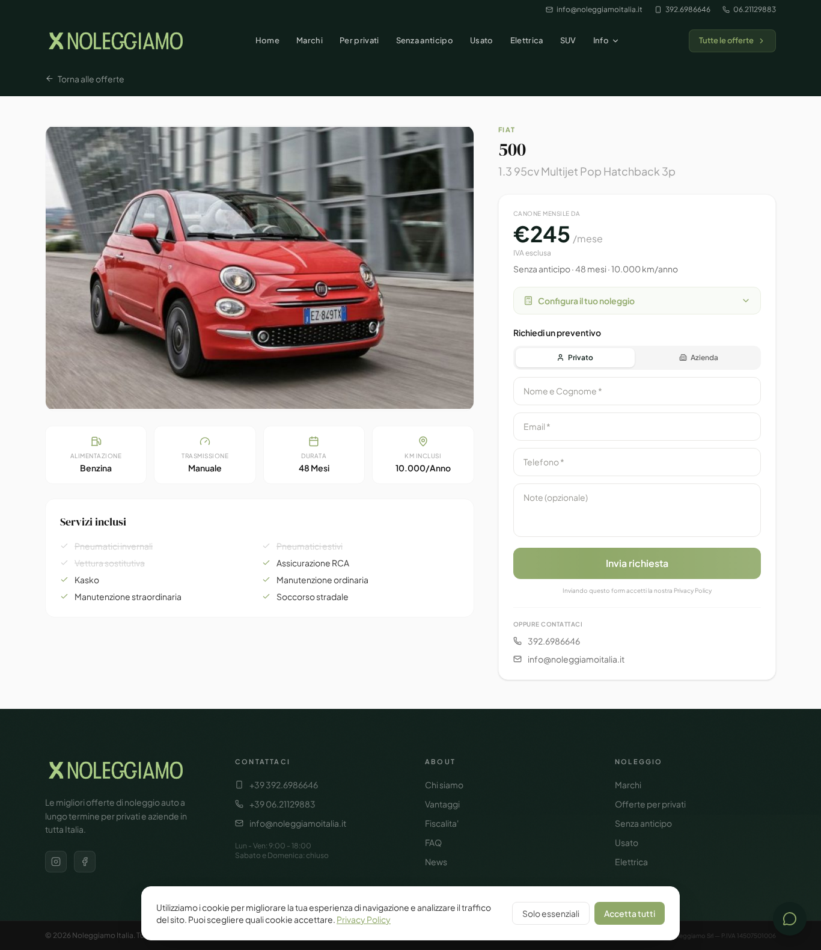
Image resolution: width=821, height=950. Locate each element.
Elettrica (526, 40)
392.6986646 (687, 9)
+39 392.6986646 (283, 784)
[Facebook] (85, 861)
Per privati (359, 40)
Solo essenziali (550, 913)
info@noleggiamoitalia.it (599, 9)
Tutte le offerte (726, 40)
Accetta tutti (629, 913)
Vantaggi (442, 803)
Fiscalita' (442, 823)
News (436, 861)
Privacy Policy (364, 919)
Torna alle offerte (91, 78)
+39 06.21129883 (282, 803)
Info (601, 40)
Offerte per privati (650, 803)
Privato (580, 357)
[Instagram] (56, 861)
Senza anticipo (425, 40)
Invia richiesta (637, 563)
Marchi (309, 40)
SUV (568, 40)
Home (267, 40)
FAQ (433, 842)
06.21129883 (754, 9)
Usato (481, 40)
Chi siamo (444, 784)
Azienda (704, 357)
